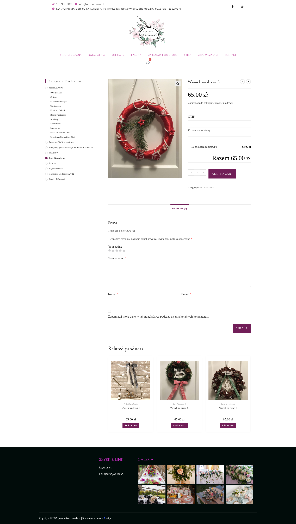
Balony (136, 55)
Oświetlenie (55, 106)
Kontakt (230, 55)
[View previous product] (242, 81)
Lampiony (55, 128)
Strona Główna (71, 55)
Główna (54, 97)
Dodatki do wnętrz (58, 101)
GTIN (191, 116)
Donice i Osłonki (58, 110)
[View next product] (248, 81)
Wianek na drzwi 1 (131, 408)
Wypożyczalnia (208, 55)
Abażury (54, 119)
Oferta (116, 55)
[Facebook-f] (232, 6)
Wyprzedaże (56, 92)
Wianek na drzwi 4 (228, 408)
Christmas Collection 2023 (62, 137)
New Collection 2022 (60, 132)
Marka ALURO (56, 87)
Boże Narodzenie (206, 187)
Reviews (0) (179, 208)
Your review (117, 258)
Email (186, 294)
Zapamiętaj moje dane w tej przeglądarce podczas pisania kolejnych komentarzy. (158, 316)
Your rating (116, 246)
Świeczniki (55, 123)
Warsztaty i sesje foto (162, 55)
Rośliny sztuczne (58, 115)
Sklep (187, 55)
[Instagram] (242, 6)
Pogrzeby (53, 152)
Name (113, 294)
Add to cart (222, 173)
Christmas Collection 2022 (61, 173)
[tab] (179, 209)
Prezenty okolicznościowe (61, 142)
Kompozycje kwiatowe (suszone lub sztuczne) (71, 147)
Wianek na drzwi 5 (179, 408)
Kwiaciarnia (96, 55)
